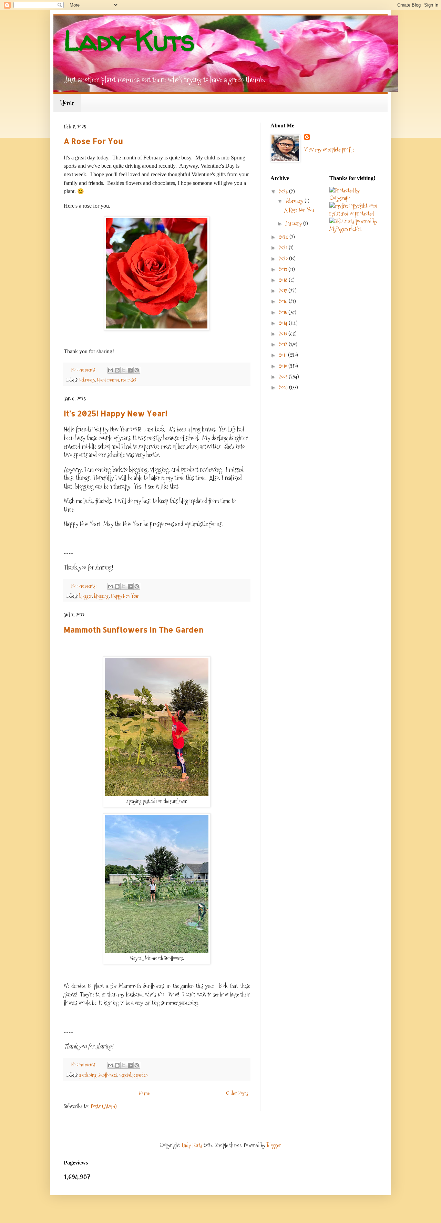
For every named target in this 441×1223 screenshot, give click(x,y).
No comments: (84, 369)
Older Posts (237, 1093)
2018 (284, 280)
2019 (283, 269)
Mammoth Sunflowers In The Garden (134, 629)
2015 (283, 312)
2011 (283, 355)
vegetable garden (133, 1075)
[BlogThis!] (117, 370)
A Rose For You (93, 141)
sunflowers (108, 1075)
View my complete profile (329, 150)
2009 (284, 377)
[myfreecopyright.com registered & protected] (353, 214)
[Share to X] (123, 370)
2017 (283, 291)
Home (67, 103)
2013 (283, 334)
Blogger (273, 1145)
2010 (283, 366)
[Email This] (110, 370)
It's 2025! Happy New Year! (115, 413)
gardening (87, 1075)
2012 (284, 344)
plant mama (108, 379)
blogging (101, 596)
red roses (128, 379)
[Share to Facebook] (130, 370)
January (294, 224)
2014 (284, 323)
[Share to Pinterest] (136, 370)
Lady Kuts (192, 1145)
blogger (85, 596)
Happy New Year (125, 596)
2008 (284, 387)
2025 (284, 192)
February (87, 379)
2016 (284, 301)
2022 (284, 237)
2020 (284, 259)
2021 (284, 248)
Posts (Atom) (103, 1106)
